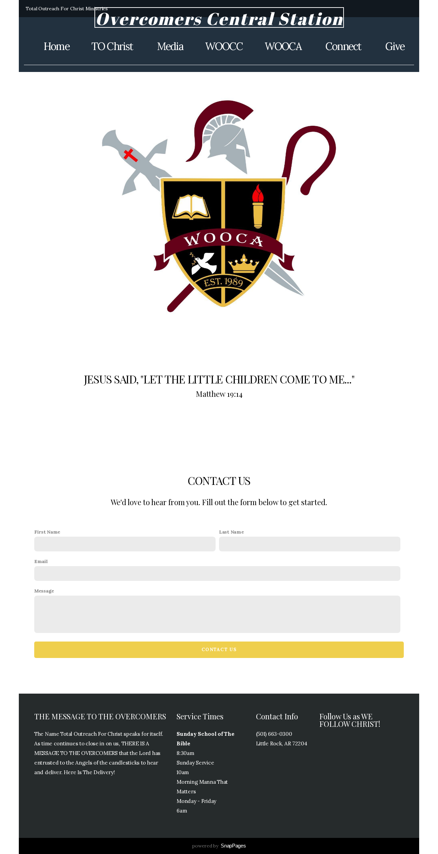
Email (41, 561)
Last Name (231, 532)
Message (44, 591)
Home (56, 46)
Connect (344, 46)
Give (395, 46)
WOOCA (284, 46)
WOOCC (224, 46)
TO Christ (113, 46)
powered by (219, 846)
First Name (47, 532)
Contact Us (219, 649)
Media (170, 46)
